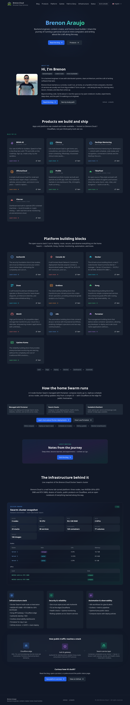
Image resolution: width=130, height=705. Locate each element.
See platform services (54, 679)
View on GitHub (75, 679)
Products (45, 4)
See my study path (68, 102)
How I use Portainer (82, 420)
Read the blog (55, 43)
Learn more (13, 161)
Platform (54, 4)
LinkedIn (111, 102)
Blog (37, 4)
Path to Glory (71, 4)
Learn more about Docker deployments (52, 420)
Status (93, 4)
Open (39, 161)
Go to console (103, 4)
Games (61, 4)
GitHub (105, 102)
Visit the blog (63, 457)
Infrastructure (83, 4)
